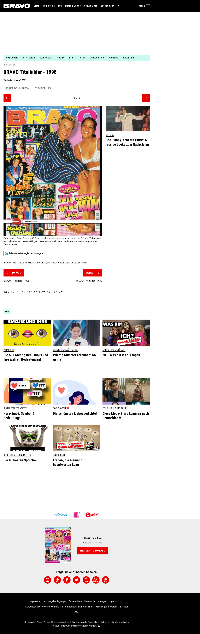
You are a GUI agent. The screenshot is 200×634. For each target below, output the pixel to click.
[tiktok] (57, 580)
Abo (77, 612)
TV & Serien (49, 6)
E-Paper (124, 606)
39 (53, 292)
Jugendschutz (116, 601)
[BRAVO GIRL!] (76, 515)
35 (33, 292)
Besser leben (107, 6)
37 (43, 292)
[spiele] (96, 580)
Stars (36, 6)
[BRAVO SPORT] (92, 515)
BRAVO (7, 64)
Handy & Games (73, 6)
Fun (60, 6)
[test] (86, 580)
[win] (105, 580)
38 (48, 292)
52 (62, 292)
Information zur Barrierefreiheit (77, 606)
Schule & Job (90, 6)
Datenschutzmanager (95, 601)
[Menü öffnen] (148, 6)
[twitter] (76, 580)
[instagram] (47, 580)
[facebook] (67, 580)
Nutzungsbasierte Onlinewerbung (42, 606)
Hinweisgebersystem (106, 606)
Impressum (35, 601)
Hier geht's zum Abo (92, 550)
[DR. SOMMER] (60, 515)
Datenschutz (75, 601)
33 (23, 292)
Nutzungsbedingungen (54, 601)
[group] (75, 58)
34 (28, 292)
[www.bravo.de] (17, 6)
